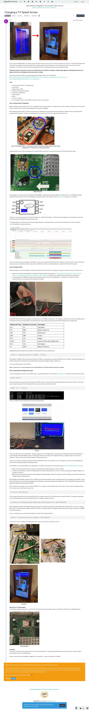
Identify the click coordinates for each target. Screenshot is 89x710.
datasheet (61, 196)
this (40, 486)
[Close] (83, 665)
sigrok (11, 224)
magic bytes (61, 373)
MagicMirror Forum (10, 1)
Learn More (42, 706)
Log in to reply (80, 15)
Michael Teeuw (51, 701)
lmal (10, 20)
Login (13, 678)
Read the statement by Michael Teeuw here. (44, 7)
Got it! (62, 705)
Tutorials (8, 15)
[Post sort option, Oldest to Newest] (73, 15)
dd (53, 498)
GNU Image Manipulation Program (73, 465)
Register (8, 678)
